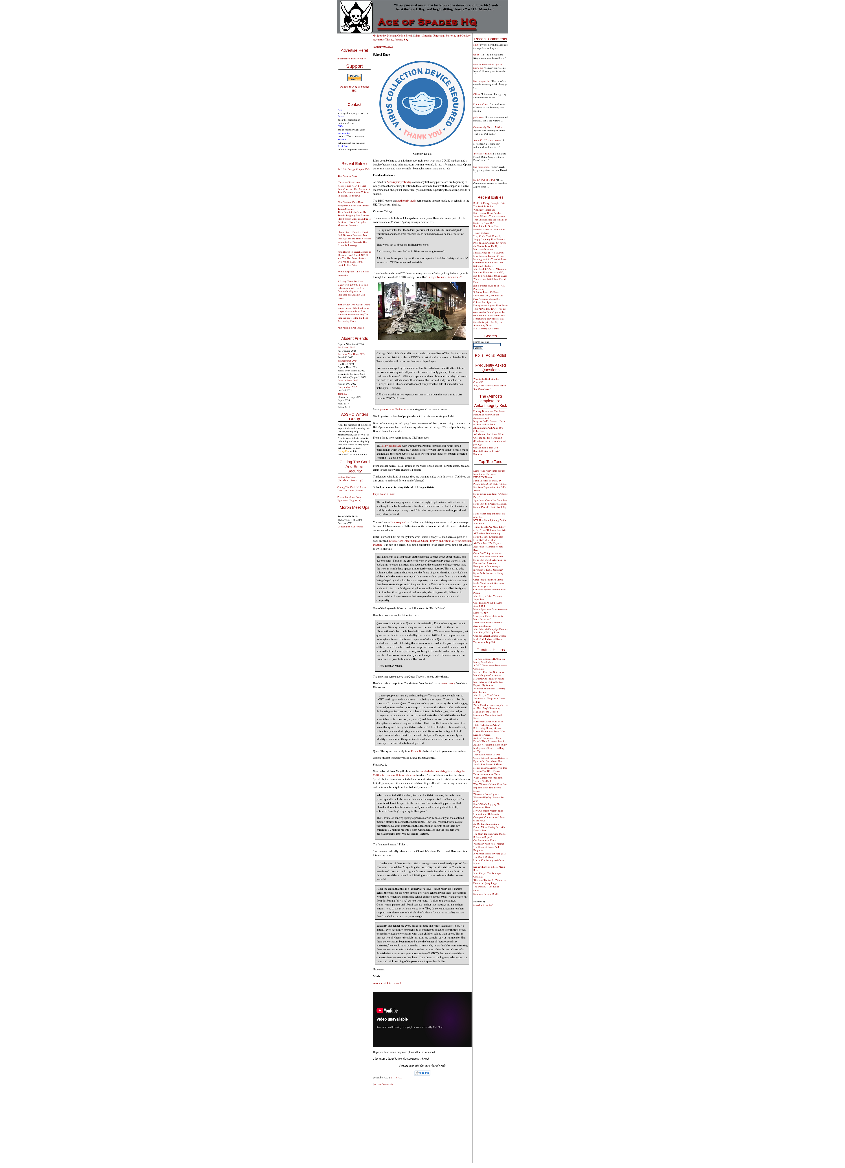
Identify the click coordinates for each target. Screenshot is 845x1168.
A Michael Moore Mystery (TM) (490, 853)
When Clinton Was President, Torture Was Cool (488, 779)
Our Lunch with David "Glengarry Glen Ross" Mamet (488, 842)
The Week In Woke (347, 175)
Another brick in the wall (387, 983)
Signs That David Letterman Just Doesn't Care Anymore (489, 561)
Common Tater (481, 104)
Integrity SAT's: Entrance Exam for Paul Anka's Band (489, 422)
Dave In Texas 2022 (348, 380)
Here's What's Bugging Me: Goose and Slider (487, 805)
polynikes (478, 117)
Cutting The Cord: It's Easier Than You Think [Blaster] (351, 488)
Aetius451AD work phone (486, 140)
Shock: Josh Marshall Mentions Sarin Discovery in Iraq (490, 766)
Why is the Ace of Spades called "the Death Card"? (489, 387)
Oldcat (476, 94)
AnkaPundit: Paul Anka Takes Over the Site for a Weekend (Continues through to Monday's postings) (489, 439)
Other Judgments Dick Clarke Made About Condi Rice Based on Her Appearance (489, 583)
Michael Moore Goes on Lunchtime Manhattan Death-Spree (488, 715)
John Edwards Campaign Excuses (490, 629)
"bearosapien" (398, 522)
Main (417, 35)
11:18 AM (396, 1077)
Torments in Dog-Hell (484, 642)
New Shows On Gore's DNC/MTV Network (484, 475)
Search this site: (481, 341)
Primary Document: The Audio (489, 411)
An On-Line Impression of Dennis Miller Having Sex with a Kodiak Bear (490, 827)
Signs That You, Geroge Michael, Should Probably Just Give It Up (490, 505)
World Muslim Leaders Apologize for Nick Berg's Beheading (490, 706)
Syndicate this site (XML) (486, 894)
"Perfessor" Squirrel (483, 153)
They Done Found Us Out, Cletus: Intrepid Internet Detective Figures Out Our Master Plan (490, 758)
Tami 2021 (343, 393)
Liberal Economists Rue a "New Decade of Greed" (489, 733)
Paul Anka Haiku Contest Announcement (486, 416)
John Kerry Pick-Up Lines (486, 632)
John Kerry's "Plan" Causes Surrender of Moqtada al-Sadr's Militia (489, 698)
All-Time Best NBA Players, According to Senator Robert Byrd (488, 546)
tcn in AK (478, 54)
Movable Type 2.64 (483, 904)
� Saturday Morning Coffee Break (393, 35)
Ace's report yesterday (398, 182)
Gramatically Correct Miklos (487, 127)
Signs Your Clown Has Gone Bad (490, 500)
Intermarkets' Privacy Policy (351, 58)
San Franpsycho (481, 81)
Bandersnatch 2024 (347, 360)
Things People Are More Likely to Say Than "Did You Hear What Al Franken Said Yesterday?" (490, 530)
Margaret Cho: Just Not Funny (488, 672)
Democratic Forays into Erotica (489, 470)
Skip (475, 44)
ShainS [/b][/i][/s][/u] (484, 180)
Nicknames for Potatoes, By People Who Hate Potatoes (490, 482)
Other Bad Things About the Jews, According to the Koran (488, 554)
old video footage (391, 446)
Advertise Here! (354, 50)
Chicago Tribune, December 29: (444, 277)
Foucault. (416, 751)
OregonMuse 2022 (347, 387)
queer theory (448, 683)
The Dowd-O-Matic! (483, 856)
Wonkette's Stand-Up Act (486, 794)
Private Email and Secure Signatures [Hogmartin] (350, 498)
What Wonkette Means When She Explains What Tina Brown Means (490, 787)
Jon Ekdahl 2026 (346, 347)
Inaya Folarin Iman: (384, 494)
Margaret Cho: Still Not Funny (488, 678)
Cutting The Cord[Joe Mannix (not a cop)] (350, 478)
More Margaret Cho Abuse (487, 675)
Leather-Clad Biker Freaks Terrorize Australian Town (486, 772)
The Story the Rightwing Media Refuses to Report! (489, 835)
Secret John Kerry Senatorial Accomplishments (487, 624)
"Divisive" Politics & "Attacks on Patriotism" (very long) (489, 881)
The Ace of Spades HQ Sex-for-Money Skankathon (489, 660)
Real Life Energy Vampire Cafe (354, 169)
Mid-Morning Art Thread (351, 327)
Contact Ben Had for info (351, 526)
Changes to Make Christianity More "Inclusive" (488, 617)
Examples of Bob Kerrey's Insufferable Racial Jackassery (488, 568)
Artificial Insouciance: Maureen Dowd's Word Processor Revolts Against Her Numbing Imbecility (490, 741)
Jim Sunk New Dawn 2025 (351, 354)
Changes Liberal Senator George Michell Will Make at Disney (489, 637)
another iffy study (406, 200)
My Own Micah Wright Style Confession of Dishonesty (488, 812)
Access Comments (383, 1084)
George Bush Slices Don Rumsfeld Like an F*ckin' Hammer (486, 451)
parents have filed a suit (393, 409)
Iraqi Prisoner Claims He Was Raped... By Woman (488, 683)
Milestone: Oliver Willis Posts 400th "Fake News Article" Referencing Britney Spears (488, 725)
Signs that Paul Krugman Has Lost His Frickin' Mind (488, 538)
